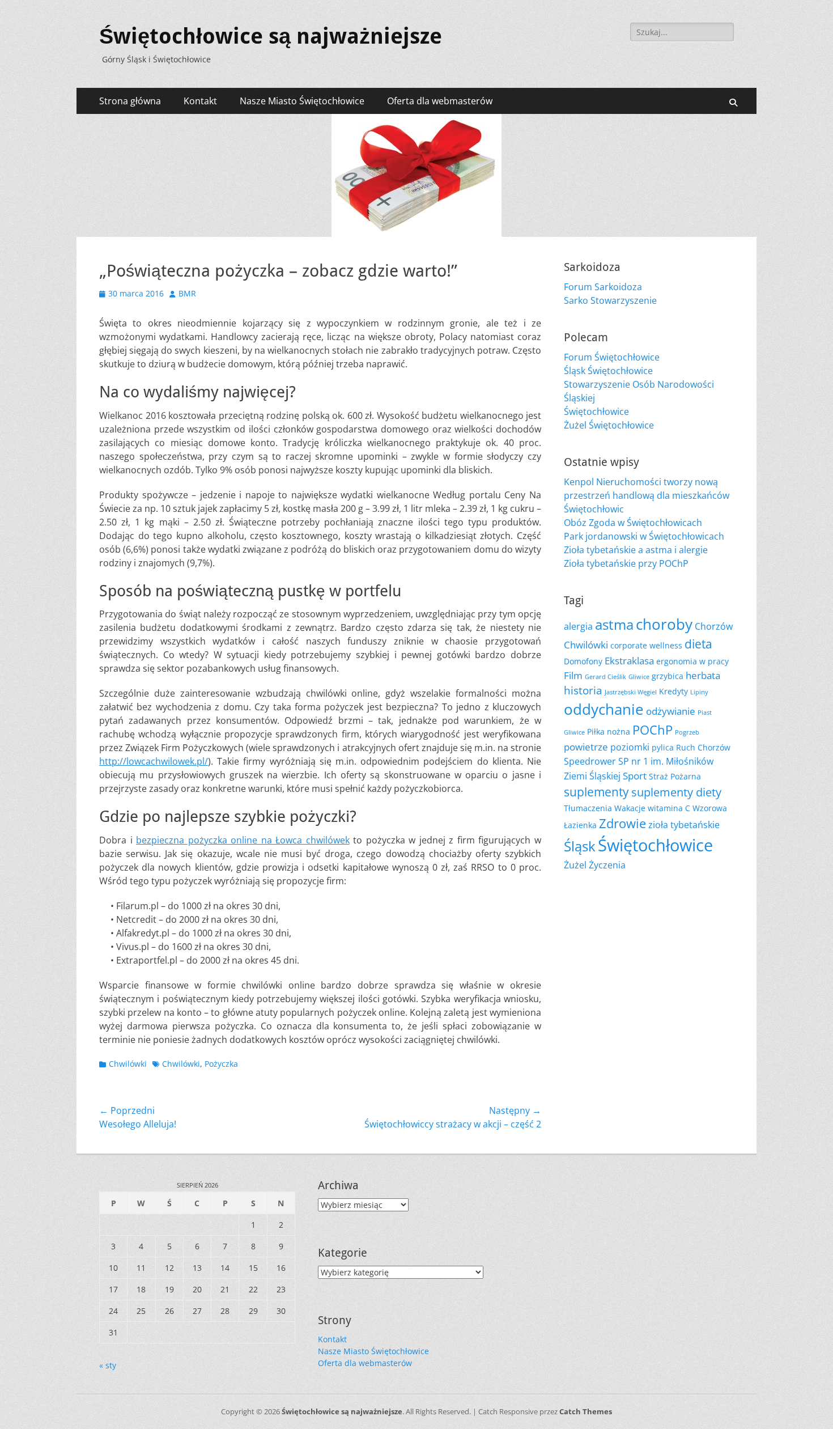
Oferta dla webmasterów (439, 101)
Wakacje (629, 808)
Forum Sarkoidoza (603, 287)
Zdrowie (622, 823)
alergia (578, 626)
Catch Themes (585, 1411)
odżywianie (670, 711)
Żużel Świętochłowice (609, 425)
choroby (664, 624)
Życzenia (607, 865)
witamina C (669, 808)
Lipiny (699, 692)
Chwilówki (128, 1063)
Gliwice (638, 677)
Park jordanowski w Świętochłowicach (644, 536)
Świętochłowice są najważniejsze (270, 36)
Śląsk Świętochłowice (608, 370)
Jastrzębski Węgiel (631, 692)
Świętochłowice (596, 411)
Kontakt (200, 101)
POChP (652, 730)
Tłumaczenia (588, 808)
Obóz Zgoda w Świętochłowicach (633, 522)
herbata (703, 675)
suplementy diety (676, 792)
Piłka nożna (608, 731)
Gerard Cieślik (605, 677)
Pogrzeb (687, 732)
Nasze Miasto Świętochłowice (302, 101)
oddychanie (604, 709)
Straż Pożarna (675, 776)
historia (583, 690)
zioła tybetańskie (684, 825)
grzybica (667, 676)
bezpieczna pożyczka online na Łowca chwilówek (243, 840)
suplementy (596, 792)
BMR (187, 293)
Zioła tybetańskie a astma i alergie (636, 550)
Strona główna (130, 101)
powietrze (586, 746)
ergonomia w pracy (692, 661)
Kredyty (673, 691)
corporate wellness (646, 645)
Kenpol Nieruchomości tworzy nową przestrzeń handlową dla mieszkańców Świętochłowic (646, 495)
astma (614, 625)
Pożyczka (221, 1063)
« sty (107, 1365)
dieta (698, 644)
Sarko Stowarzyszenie (610, 300)
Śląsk (580, 846)
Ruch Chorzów (703, 747)
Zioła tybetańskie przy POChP (626, 563)
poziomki (629, 747)
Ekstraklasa (629, 660)
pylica (663, 747)
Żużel (575, 865)
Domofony (583, 661)
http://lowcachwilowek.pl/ (153, 761)
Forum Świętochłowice (612, 357)
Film (573, 675)
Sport (635, 775)
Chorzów (714, 626)
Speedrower (590, 761)
